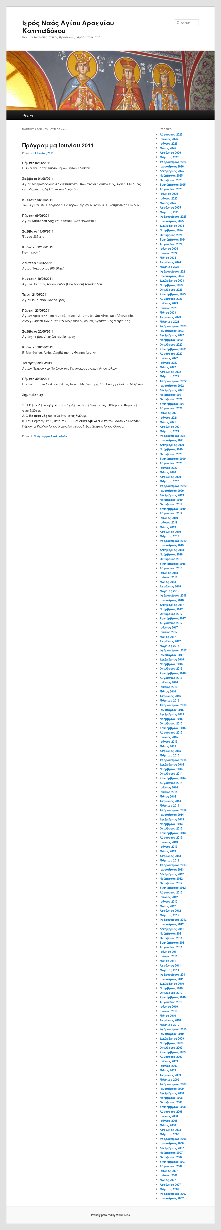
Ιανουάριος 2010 (172, 1034)
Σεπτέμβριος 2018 (173, 564)
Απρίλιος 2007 (170, 1184)
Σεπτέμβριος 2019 (173, 509)
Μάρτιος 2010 (169, 1025)
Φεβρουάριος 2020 (173, 486)
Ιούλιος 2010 (169, 1006)
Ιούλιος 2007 (169, 1171)
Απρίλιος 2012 (170, 910)
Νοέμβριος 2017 (171, 609)
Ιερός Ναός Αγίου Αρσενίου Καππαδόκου (68, 26)
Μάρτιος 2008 (169, 1134)
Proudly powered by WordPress (110, 1215)
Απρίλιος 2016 (170, 696)
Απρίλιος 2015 (170, 751)
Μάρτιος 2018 (169, 591)
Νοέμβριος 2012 (171, 878)
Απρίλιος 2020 (170, 477)
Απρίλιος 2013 (170, 856)
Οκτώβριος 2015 (171, 723)
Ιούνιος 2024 (168, 253)
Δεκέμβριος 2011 (172, 929)
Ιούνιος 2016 (168, 687)
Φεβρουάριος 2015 (173, 760)
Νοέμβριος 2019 (171, 500)
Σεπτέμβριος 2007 (173, 1162)
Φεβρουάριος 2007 (173, 1194)
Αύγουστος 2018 (171, 568)
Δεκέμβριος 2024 (172, 225)
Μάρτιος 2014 (169, 805)
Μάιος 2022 (168, 367)
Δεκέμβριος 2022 (172, 335)
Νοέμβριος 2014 (171, 769)
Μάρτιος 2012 (169, 915)
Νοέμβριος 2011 (171, 933)
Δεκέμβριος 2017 (172, 605)
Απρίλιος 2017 (170, 641)
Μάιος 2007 (168, 1180)
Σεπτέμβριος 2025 (173, 184)
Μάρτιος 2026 (169, 157)
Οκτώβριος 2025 (171, 180)
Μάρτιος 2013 (169, 860)
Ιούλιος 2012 (169, 897)
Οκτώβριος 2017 (171, 614)
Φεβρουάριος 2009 (173, 1084)
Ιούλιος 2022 (169, 358)
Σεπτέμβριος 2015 (173, 728)
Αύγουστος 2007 (171, 1166)
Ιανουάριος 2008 (172, 1143)
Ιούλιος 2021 (169, 413)
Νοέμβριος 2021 (171, 394)
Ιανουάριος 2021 (172, 440)
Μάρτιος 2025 (169, 212)
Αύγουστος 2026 (171, 134)
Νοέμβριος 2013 (171, 824)
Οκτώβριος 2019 (171, 504)
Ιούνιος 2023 (168, 308)
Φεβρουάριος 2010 (173, 1029)
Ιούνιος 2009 (168, 1066)
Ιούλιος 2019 (169, 518)
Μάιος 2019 (168, 527)
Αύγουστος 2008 (171, 1111)
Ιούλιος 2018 (169, 573)
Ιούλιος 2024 (169, 248)
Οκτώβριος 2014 (171, 773)
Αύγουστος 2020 (171, 463)
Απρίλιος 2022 (170, 372)
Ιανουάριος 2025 (172, 221)
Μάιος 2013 (168, 851)
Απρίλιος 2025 (170, 207)
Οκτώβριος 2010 (171, 993)
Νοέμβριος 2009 (171, 1043)
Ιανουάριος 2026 (172, 166)
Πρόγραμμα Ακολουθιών (50, 436)
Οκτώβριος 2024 (171, 235)
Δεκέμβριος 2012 (172, 874)
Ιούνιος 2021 (168, 417)
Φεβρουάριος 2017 (173, 650)
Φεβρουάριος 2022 (173, 381)
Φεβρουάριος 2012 (173, 919)
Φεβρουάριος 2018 (173, 595)
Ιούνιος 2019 (168, 522)
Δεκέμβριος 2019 (172, 495)
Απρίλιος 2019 (170, 532)
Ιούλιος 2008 (169, 1116)
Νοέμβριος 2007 (171, 1152)
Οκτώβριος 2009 (171, 1047)
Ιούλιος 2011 (169, 951)
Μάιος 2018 (168, 582)
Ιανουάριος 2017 (172, 655)
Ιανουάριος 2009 (172, 1088)
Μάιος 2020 (168, 472)
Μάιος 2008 (168, 1125)
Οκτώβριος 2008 (171, 1102)
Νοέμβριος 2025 (171, 175)
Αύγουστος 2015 (171, 732)
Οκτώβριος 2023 (171, 289)
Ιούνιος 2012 (168, 901)
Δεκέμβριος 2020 (172, 445)
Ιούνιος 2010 (168, 1011)
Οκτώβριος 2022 (171, 344)
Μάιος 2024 (168, 257)
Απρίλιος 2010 (170, 1020)
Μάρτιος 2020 (169, 481)
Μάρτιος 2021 (169, 431)
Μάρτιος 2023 (169, 321)
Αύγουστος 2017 (171, 623)
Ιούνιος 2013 (168, 846)
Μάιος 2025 (168, 203)
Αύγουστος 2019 (171, 513)
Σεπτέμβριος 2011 (173, 942)
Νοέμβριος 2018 (171, 554)
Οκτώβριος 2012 (171, 883)
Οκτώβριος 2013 (171, 828)
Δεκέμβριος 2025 (172, 171)
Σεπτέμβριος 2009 (173, 1052)
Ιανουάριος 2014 (172, 814)
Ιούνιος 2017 (168, 632)
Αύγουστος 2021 (171, 408)
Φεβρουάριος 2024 (173, 271)
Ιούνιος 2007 (168, 1175)
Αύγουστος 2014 (171, 783)
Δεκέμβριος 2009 (172, 1038)
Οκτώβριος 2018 (171, 559)
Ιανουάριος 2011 (172, 979)
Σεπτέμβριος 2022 (173, 349)
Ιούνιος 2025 (168, 198)
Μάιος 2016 (168, 691)
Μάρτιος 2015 (169, 755)
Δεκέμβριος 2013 (172, 819)
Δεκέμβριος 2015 (172, 714)
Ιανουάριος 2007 (172, 1198)
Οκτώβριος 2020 (171, 454)
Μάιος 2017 (168, 637)
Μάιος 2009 (168, 1070)
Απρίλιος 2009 (170, 1075)
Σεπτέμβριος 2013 (173, 833)
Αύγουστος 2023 (171, 299)
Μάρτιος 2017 (169, 646)
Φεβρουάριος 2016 (173, 705)
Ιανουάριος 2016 (172, 710)
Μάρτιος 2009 (169, 1079)
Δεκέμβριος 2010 (172, 983)
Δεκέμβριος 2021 (172, 390)
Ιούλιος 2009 (169, 1061)
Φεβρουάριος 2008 (173, 1139)
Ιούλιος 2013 (169, 842)
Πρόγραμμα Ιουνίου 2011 (58, 145)
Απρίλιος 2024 (170, 262)
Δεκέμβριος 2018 (172, 550)
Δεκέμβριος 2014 (172, 764)
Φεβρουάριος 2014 (173, 810)
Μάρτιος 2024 (169, 267)
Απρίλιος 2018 (170, 586)
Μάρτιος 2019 (169, 536)
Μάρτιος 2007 (169, 1189)
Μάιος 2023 (168, 312)
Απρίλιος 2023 (170, 317)
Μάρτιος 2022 (169, 376)
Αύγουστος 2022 (171, 353)
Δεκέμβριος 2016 (172, 659)
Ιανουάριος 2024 (172, 276)
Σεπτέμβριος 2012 (173, 887)
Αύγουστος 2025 (171, 189)
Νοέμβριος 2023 (171, 285)
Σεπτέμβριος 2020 (173, 458)
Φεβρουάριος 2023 (173, 326)
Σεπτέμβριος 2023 (173, 294)
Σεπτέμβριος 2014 (173, 778)
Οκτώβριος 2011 (171, 938)
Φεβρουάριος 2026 (173, 162)
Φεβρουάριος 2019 (173, 541)
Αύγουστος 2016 (171, 678)
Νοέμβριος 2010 (171, 988)
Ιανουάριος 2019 (172, 545)
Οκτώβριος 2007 (171, 1157)
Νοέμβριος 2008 (171, 1098)
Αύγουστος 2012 (171, 892)
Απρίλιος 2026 (170, 152)
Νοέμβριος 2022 (171, 340)
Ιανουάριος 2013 (172, 869)
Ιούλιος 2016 (169, 682)
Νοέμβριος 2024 (171, 230)
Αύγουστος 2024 (171, 244)
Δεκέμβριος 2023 (172, 280)
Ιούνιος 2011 (168, 956)
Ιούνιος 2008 (168, 1120)
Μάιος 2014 (168, 796)
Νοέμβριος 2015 (171, 719)
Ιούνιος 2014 (168, 792)
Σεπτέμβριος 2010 (173, 997)
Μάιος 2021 (168, 422)
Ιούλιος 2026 (169, 139)
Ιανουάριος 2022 (172, 385)
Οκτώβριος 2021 (171, 399)
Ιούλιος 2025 (169, 193)
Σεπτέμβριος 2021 (173, 404)
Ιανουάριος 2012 (172, 924)
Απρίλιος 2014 (170, 801)
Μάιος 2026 (168, 148)
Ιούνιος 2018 (168, 577)
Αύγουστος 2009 (171, 1057)
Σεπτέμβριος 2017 (173, 618)
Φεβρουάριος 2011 (173, 974)
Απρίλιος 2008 (170, 1130)
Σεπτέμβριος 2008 (173, 1107)
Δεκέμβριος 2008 (172, 1093)
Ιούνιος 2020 (168, 468)
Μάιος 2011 (168, 961)
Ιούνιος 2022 (168, 363)
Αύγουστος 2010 (171, 1002)
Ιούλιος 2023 (169, 303)
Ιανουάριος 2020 (172, 490)
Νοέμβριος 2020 (171, 449)
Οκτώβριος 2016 (171, 668)
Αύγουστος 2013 (171, 837)
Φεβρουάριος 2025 (173, 216)
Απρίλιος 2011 (170, 965)
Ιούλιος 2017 (169, 627)
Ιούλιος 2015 (169, 737)
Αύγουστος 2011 (171, 947)
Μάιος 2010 (168, 1015)
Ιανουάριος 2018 (172, 600)
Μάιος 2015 (168, 746)
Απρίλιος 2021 (170, 426)
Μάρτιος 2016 (169, 700)
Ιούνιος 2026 (168, 143)
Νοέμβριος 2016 (171, 664)
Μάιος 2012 (168, 906)
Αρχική (28, 115)
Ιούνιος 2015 (168, 741)
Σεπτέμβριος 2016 (173, 673)
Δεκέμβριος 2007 (172, 1148)
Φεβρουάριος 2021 (173, 436)
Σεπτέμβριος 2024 (173, 239)
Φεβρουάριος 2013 (173, 865)
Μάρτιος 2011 (169, 970)
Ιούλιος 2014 (169, 787)
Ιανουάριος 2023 (172, 331)
